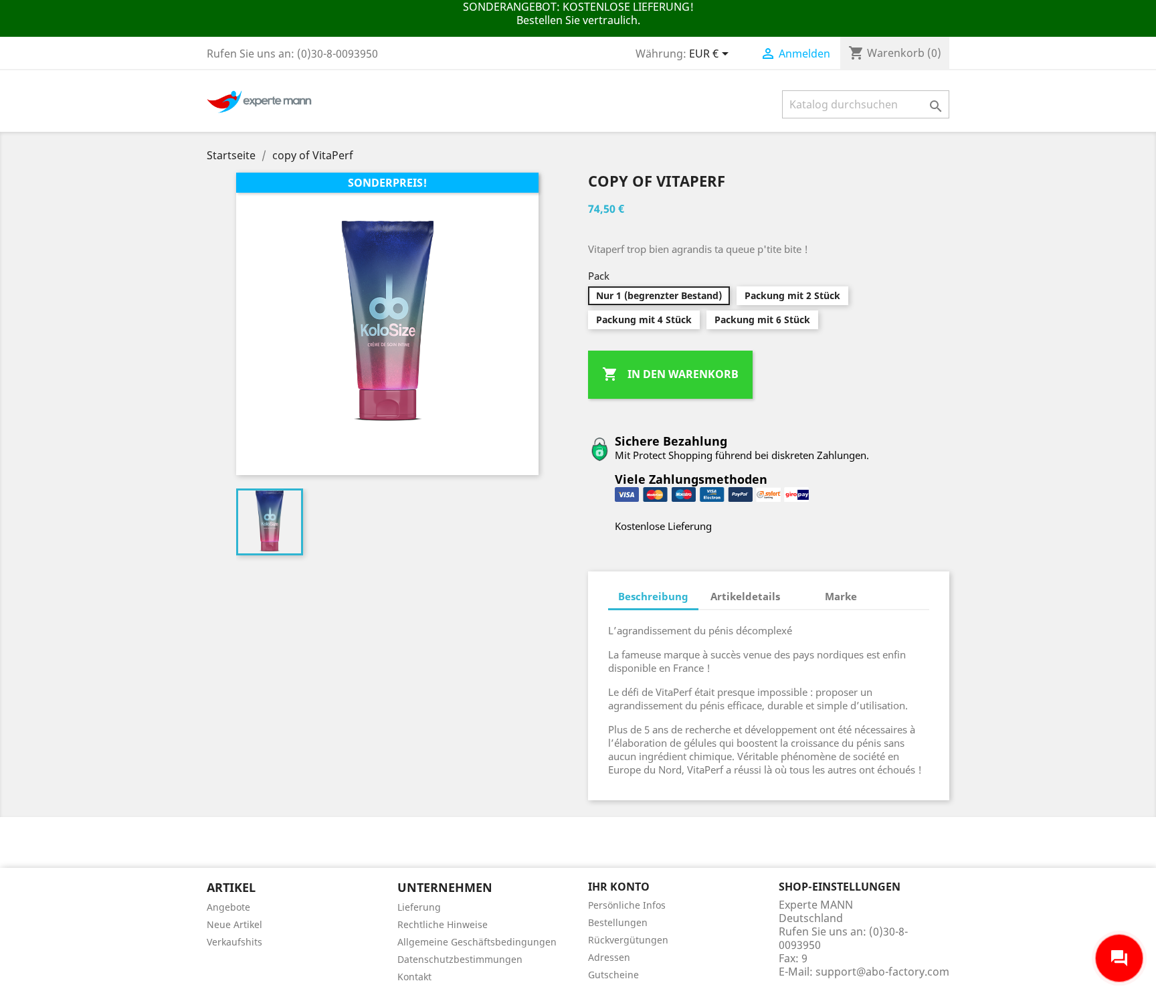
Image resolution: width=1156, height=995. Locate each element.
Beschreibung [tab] (653, 596)
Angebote (228, 907)
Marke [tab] (841, 596)
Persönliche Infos (627, 905)
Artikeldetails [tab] (745, 596)
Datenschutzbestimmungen (459, 959)
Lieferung (419, 907)
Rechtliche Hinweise (442, 924)
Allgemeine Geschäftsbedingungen (477, 941)
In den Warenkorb (670, 374)
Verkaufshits (234, 941)
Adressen (609, 957)
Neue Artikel (234, 924)
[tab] (802, 590)
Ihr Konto (619, 886)
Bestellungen (618, 922)
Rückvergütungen (628, 939)
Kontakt (414, 976)
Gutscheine (613, 974)
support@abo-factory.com (882, 971)
